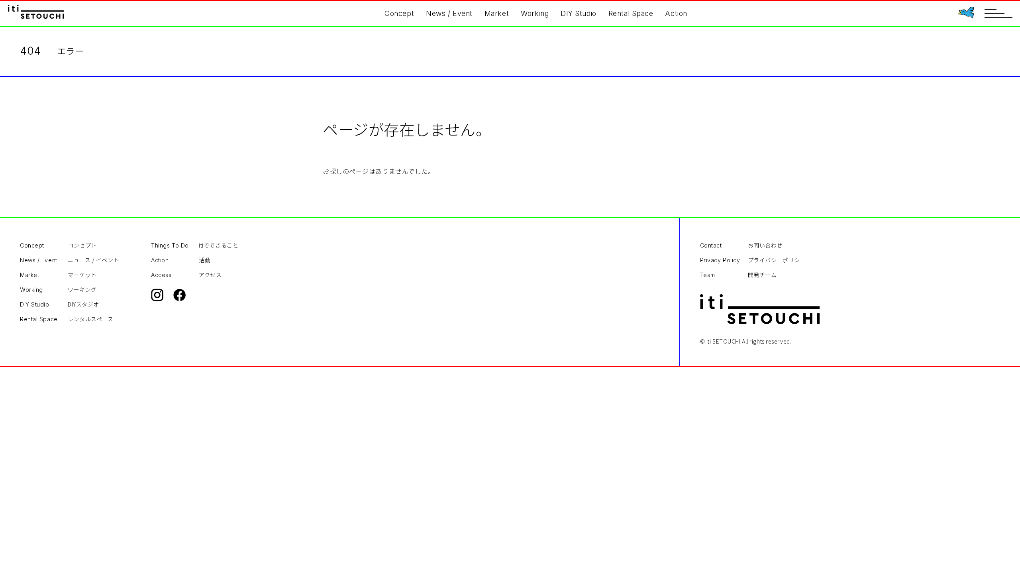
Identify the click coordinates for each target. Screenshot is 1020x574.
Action (676, 13)
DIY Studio (578, 13)
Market (496, 13)
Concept (399, 13)
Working (535, 13)
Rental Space (630, 13)
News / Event (449, 13)
